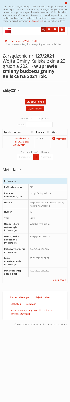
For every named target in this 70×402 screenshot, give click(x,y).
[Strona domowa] (6, 40)
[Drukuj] (62, 29)
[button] (66, 2)
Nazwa (17, 132)
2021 (36, 40)
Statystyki (16, 303)
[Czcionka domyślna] (43, 29)
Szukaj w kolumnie (35, 101)
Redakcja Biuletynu (20, 297)
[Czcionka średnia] (49, 29)
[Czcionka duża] (55, 29)
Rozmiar (41, 132)
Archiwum (31, 303)
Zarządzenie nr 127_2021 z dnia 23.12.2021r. (21, 141)
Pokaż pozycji (35, 118)
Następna (46, 156)
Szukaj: (21, 124)
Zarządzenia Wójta (20, 40)
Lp (5, 132)
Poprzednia (25, 156)
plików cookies (36, 21)
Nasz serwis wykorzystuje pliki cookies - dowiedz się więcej (31, 312)
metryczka (61, 138)
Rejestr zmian (59, 279)
